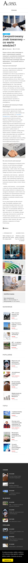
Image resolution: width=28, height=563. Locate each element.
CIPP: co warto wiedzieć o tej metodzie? (15, 314)
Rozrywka (14, 347)
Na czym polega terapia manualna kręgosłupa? (16, 383)
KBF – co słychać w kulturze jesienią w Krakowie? (16, 344)
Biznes (6, 34)
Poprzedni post (8, 233)
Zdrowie (13, 336)
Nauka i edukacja (15, 427)
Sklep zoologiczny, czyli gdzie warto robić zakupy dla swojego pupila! (8, 237)
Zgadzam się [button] (7, 560)
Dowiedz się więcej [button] (16, 556)
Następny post (20, 233)
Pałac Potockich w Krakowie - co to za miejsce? (16, 324)
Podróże (14, 415)
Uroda (13, 439)
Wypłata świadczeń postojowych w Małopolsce (16, 395)
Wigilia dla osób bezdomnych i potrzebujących (16, 362)
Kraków (13, 328)
